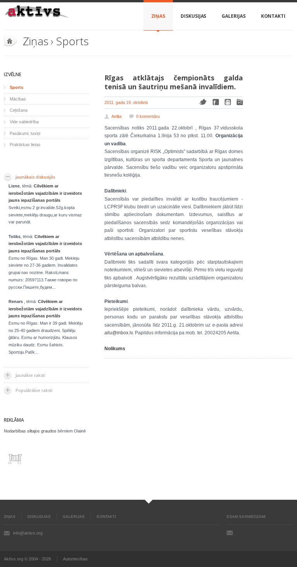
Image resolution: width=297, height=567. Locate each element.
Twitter (203, 102)
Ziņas (158, 16)
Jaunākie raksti (30, 375)
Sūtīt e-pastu (230, 533)
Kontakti (273, 16)
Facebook (216, 102)
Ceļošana (18, 110)
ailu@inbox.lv (118, 332)
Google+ (240, 102)
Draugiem (228, 102)
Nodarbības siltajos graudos (30, 431)
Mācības (18, 99)
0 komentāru (148, 116)
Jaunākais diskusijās (35, 177)
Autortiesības (75, 559)
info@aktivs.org (28, 533)
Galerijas (233, 16)
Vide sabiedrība (24, 121)
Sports (72, 41)
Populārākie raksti (34, 390)
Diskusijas (193, 16)
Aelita (116, 116)
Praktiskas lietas (25, 144)
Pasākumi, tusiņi (25, 133)
